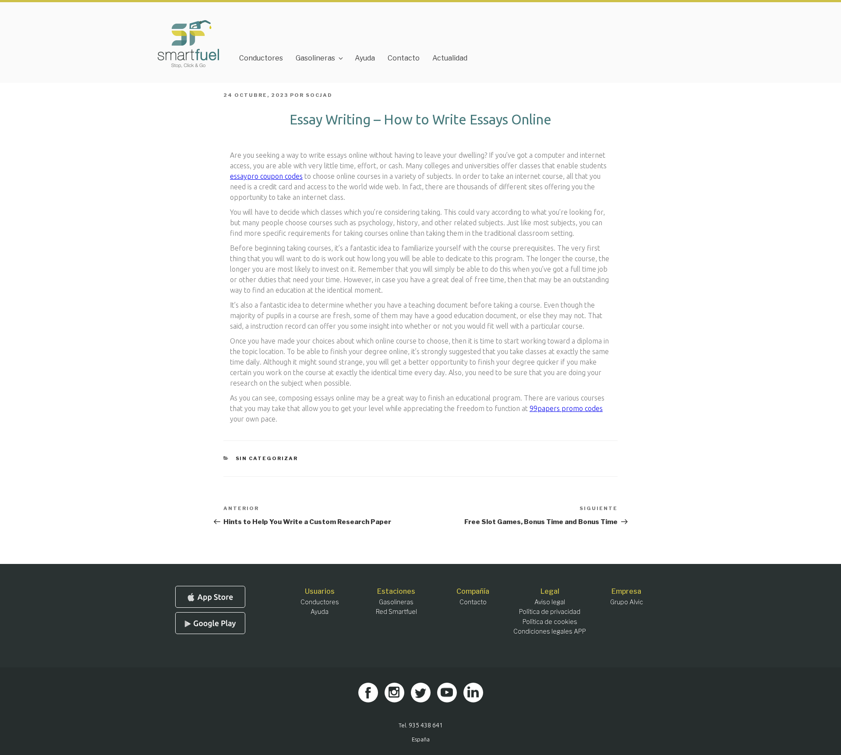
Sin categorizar (267, 458)
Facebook (368, 692)
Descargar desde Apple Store (210, 597)
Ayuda (365, 58)
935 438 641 (426, 725)
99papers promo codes (566, 408)
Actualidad (449, 58)
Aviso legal (549, 602)
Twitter (421, 692)
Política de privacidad (549, 611)
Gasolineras (315, 58)
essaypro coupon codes (266, 176)
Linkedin (473, 692)
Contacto (404, 58)
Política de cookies (550, 621)
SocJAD (319, 95)
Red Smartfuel (396, 611)
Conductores (261, 58)
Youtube (447, 692)
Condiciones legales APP (549, 631)
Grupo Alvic (626, 602)
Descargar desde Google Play (210, 623)
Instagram (394, 692)
